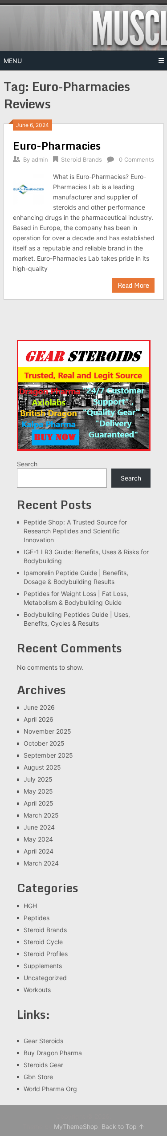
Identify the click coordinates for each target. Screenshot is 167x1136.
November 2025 (47, 731)
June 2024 (39, 827)
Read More (133, 285)
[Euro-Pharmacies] (29, 188)
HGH (30, 906)
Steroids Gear (43, 1064)
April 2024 (38, 851)
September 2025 (48, 755)
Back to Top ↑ (123, 1126)
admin (40, 159)
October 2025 (44, 743)
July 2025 (38, 779)
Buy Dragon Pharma (53, 1053)
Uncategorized (45, 977)
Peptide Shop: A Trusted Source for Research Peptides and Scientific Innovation (75, 531)
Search (27, 464)
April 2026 (38, 719)
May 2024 (38, 839)
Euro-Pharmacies (57, 145)
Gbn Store (38, 1076)
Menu (13, 60)
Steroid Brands (81, 159)
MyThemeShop (76, 1126)
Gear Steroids (43, 1041)
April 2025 (38, 803)
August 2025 (42, 767)
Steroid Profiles (46, 953)
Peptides (36, 918)
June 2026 (39, 707)
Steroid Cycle (43, 941)
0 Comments (136, 159)
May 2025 (38, 791)
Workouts (37, 989)
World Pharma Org (50, 1088)
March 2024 (41, 863)
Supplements (43, 965)
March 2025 (41, 815)
